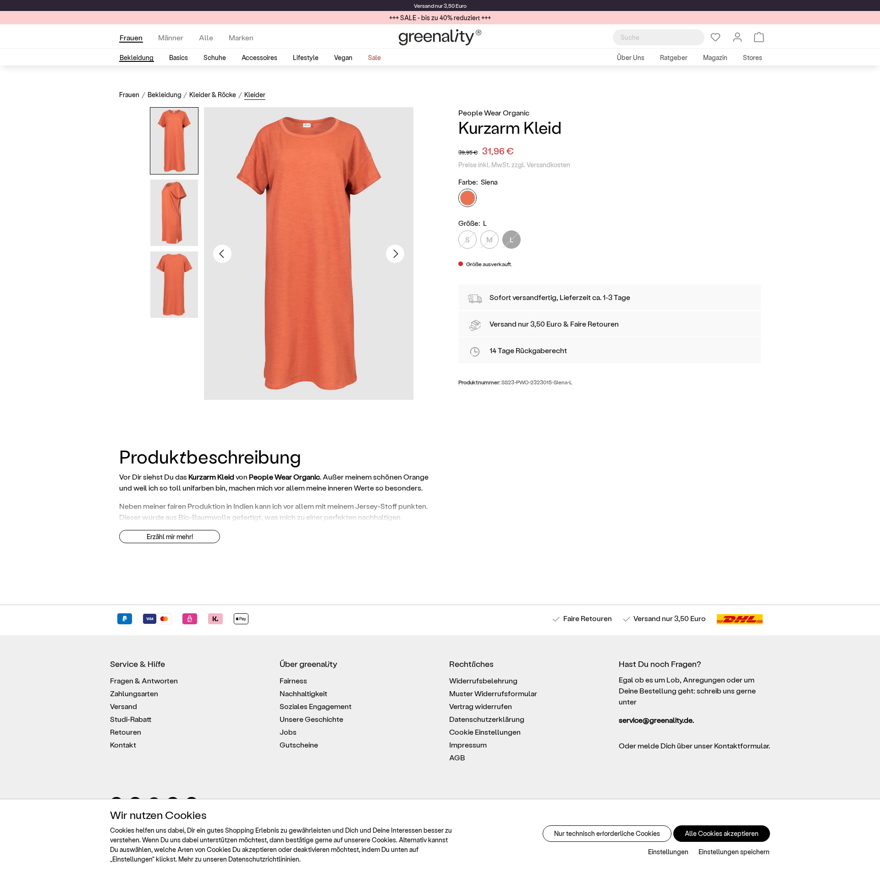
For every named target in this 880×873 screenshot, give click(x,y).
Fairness (293, 680)
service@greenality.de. (656, 719)
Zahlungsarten (134, 693)
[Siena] (467, 198)
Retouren (125, 731)
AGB (457, 757)
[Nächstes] (395, 254)
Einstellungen (668, 852)
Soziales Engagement (316, 706)
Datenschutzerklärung (486, 719)
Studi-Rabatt (131, 719)
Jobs (288, 731)
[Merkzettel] (715, 37)
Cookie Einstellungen (485, 731)
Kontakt (123, 744)
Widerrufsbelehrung (483, 680)
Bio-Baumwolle (204, 517)
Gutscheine (299, 744)
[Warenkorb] (759, 37)
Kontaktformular (741, 745)
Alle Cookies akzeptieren (722, 833)
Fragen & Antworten (144, 680)
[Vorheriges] (222, 254)
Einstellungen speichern (734, 852)
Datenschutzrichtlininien (263, 859)
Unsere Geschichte (311, 719)
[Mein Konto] (737, 37)
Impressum (468, 744)
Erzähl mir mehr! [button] (170, 536)
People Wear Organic (493, 112)
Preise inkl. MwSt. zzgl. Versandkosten (514, 165)
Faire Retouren (594, 323)
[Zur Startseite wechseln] (440, 37)
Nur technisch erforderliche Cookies (607, 833)
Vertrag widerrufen (480, 706)
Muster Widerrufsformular (493, 693)
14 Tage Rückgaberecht (528, 350)
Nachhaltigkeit (303, 693)
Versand (424, 5)
